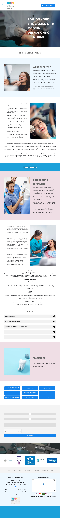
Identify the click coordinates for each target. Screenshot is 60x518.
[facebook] (16, 487)
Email (5, 417)
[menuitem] (8, 470)
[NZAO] (8, 460)
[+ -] (44, 485)
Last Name (32, 412)
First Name (6, 412)
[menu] (2, 4)
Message (6, 422)
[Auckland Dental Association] (30, 460)
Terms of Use (46, 510)
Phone (31, 417)
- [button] (33, 482)
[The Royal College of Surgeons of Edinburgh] (41, 460)
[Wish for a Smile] (52, 460)
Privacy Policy (30, 511)
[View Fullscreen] (33, 484)
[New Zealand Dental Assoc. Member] (19, 460)
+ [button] (33, 480)
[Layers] (54, 480)
